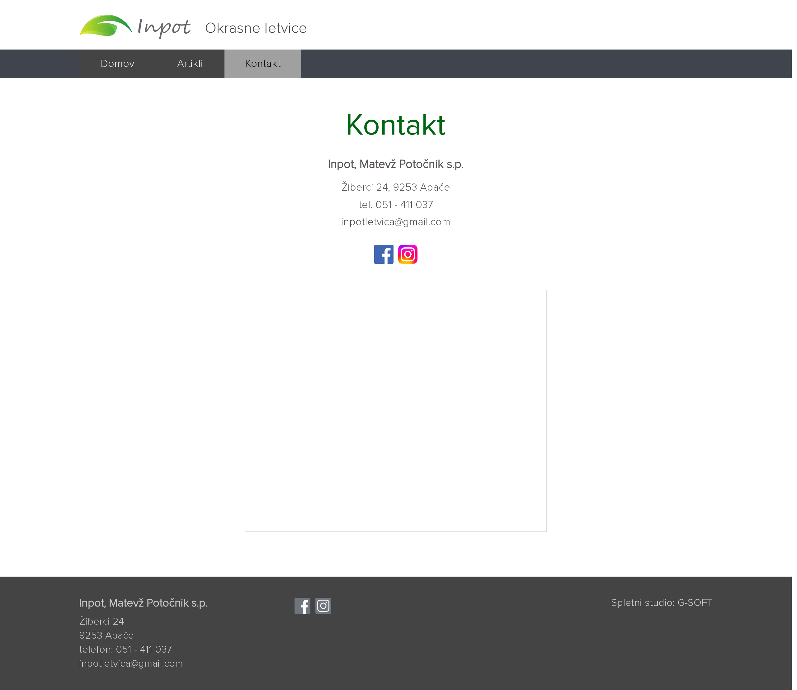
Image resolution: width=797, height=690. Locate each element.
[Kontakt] (262, 75)
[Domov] (117, 75)
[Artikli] (190, 75)
